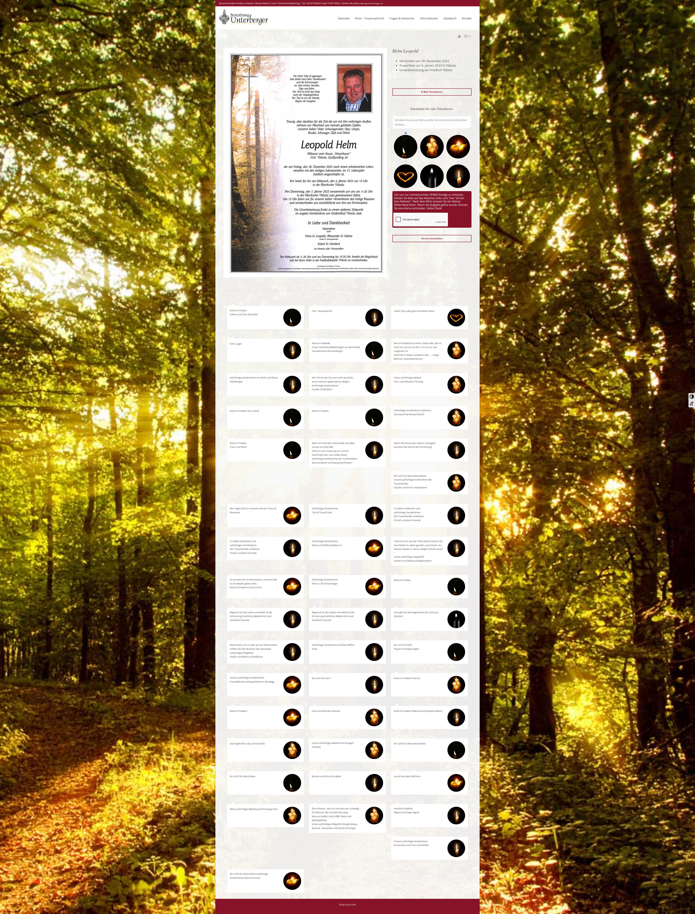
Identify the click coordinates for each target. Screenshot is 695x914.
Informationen (429, 18)
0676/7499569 (314, 3)
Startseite (343, 18)
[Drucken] (459, 36)
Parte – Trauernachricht (369, 18)
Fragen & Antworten (401, 18)
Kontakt (466, 18)
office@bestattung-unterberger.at (366, 3)
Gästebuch (449, 18)
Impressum (347, 904)
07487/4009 (333, 3)
